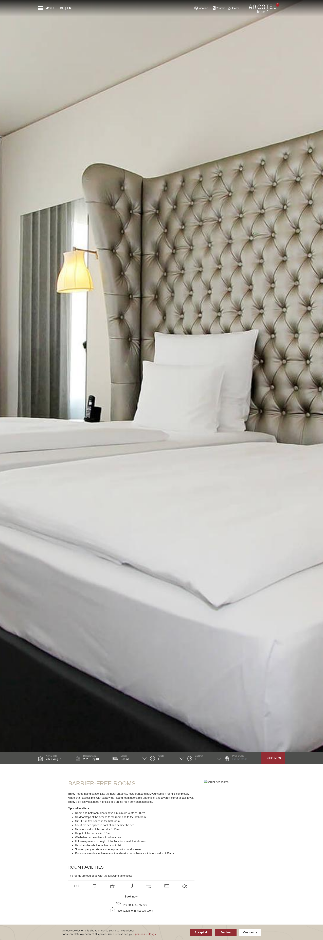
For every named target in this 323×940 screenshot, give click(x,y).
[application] (161, 932)
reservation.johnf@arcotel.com (135, 910)
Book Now (273, 758)
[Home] (264, 8)
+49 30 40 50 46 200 (134, 905)
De (62, 8)
